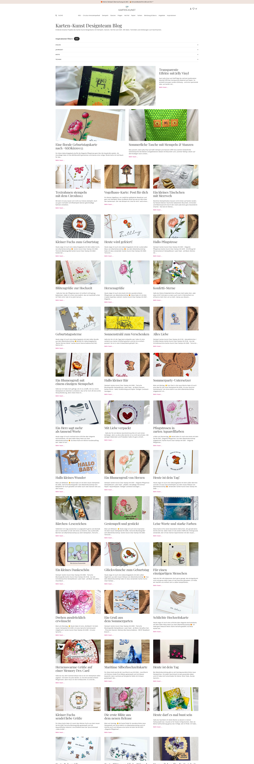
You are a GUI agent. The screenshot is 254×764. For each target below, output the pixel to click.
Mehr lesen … (163, 87)
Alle (77, 39)
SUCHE (60, 15)
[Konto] (191, 9)
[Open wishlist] (193, 9)
